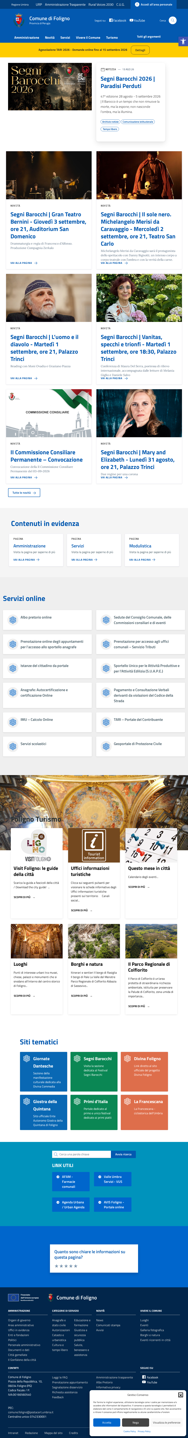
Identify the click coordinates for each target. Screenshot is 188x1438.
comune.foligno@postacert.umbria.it (30, 1412)
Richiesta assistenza (64, 1392)
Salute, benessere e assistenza (81, 1350)
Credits (73, 1433)
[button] (183, 41)
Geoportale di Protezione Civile (138, 743)
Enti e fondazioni (18, 1335)
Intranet (13, 1433)
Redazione (31, 1433)
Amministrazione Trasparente (65, 4)
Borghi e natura (87, 964)
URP (39, 4)
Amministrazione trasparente (114, 1377)
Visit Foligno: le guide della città (36, 871)
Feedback (58, 1397)
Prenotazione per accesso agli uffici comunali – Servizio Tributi (141, 644)
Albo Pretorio (104, 1382)
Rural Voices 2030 (100, 4)
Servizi (65, 37)
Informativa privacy (108, 1387)
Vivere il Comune (88, 37)
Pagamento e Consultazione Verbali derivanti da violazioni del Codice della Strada (143, 695)
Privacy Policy (144, 1431)
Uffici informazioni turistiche (90, 871)
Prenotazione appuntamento (70, 1382)
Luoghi (20, 964)
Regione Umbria (20, 4)
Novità (50, 37)
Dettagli (140, 50)
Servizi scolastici (33, 743)
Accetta (106, 1422)
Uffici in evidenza (18, 1330)
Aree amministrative (21, 1325)
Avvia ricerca (123, 1154)
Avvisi (100, 1330)
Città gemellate (17, 1355)
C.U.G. (120, 4)
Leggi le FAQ (60, 1377)
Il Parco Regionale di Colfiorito (149, 967)
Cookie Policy (130, 1431)
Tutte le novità (21, 492)
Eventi (144, 1325)
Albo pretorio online (36, 617)
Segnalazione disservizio (67, 1387)
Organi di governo (19, 1320)
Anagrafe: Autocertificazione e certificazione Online (44, 692)
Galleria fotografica (152, 1330)
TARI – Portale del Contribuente (138, 719)
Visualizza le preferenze (166, 1422)
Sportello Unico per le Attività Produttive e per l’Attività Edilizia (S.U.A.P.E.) (147, 668)
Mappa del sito (53, 1433)
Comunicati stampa (108, 1325)
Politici (12, 1340)
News (99, 1320)
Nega (136, 1422)
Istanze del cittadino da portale (44, 665)
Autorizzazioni (61, 1330)
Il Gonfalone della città (22, 1360)
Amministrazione (26, 37)
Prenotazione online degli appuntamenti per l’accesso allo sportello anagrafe (52, 644)
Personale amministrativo (24, 1345)
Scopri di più (22, 897)
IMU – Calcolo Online (37, 719)
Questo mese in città (149, 868)
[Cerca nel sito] (173, 20)
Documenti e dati (18, 1350)
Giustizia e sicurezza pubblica (80, 1335)
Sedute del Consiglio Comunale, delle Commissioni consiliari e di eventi (142, 620)
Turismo (112, 37)
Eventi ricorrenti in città (155, 1340)
